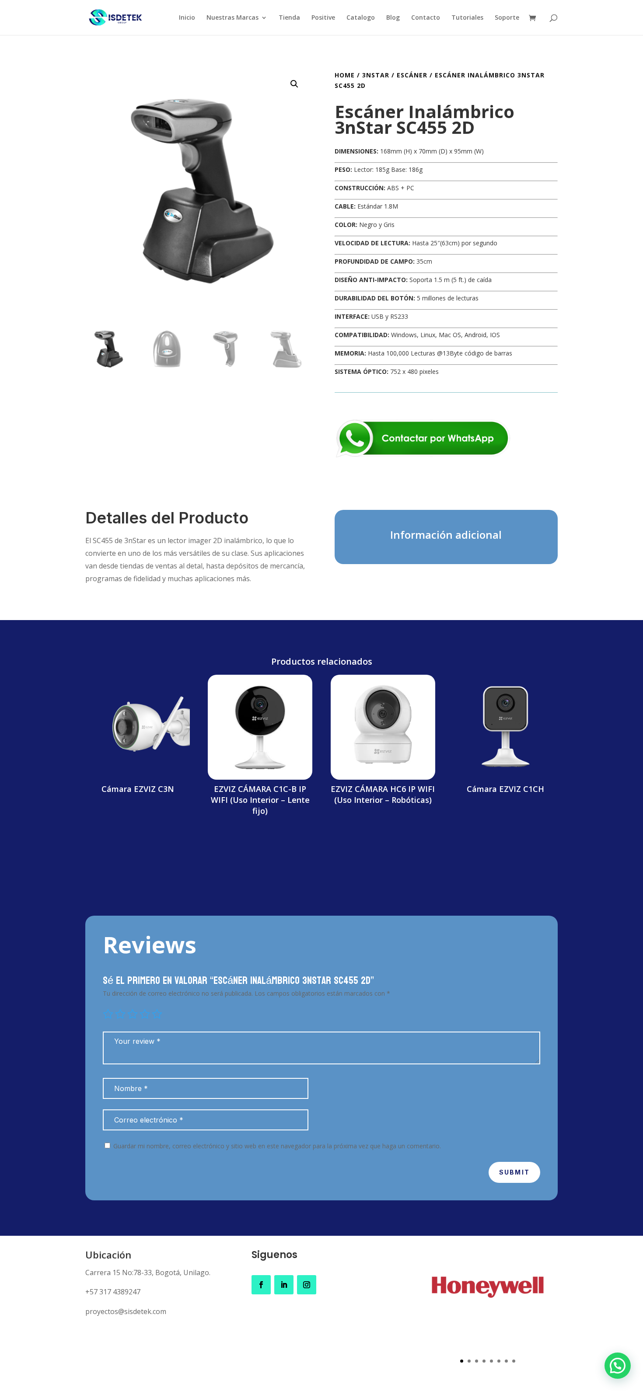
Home (345, 75)
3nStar (375, 75)
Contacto (425, 17)
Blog (393, 17)
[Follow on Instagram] (306, 1284)
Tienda (289, 17)
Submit (514, 1172)
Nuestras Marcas (232, 17)
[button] (294, 84)
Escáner (412, 75)
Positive (323, 17)
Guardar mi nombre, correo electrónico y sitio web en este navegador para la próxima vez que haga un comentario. (277, 1146)
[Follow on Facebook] (261, 1284)
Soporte (507, 17)
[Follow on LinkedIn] (284, 1284)
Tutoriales (467, 17)
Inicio (187, 17)
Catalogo (360, 17)
